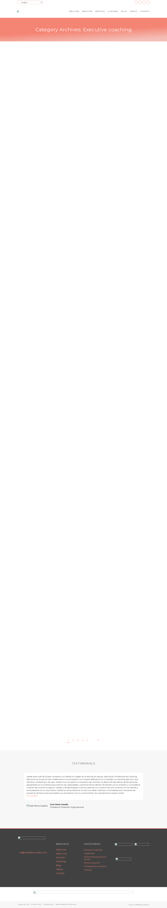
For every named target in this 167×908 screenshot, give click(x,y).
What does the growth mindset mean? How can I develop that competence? (76, 364)
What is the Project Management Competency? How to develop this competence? (81, 429)
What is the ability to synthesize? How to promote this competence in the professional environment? (83, 706)
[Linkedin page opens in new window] (136, 2)
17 (98, 740)
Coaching (61, 861)
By (65, 100)
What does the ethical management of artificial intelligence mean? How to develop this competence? (81, 93)
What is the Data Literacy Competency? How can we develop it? (67, 161)
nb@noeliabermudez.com (33, 852)
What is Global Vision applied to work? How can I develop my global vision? (75, 567)
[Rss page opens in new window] (144, 2)
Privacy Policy (36, 904)
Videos (59, 869)
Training (51, 100)
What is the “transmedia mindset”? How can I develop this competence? (73, 230)
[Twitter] (37, 860)
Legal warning (23, 904)
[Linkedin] (20, 860)
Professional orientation (48, 234)
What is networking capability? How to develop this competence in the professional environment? (81, 637)
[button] (20, 791)
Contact (60, 873)
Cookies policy (48, 904)
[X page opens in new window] (148, 2)
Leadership (42, 100)
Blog (58, 865)
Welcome (61, 849)
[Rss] (31, 860)
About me (61, 853)
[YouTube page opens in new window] (140, 2)
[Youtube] (26, 860)
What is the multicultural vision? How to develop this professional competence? (78, 295)
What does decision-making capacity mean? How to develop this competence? (78, 498)
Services (60, 857)
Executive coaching (28, 100)
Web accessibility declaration (66, 904)
